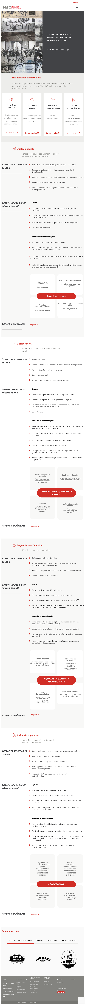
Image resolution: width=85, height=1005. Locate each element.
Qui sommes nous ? (21, 980)
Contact (73, 980)
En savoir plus (10, 132)
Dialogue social (34, 984)
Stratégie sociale (34, 981)
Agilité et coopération (33, 991)
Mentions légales (21, 1002)
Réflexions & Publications (47, 977)
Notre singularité (20, 989)
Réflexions (46, 981)
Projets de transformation (34, 987)
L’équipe (18, 986)
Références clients (21, 992)
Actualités (60, 980)
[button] (77, 7)
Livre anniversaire (48, 984)
